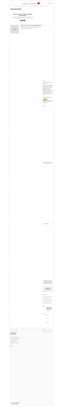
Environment (42, 6)
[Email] (52, 3)
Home (11, 329)
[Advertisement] (48, 345)
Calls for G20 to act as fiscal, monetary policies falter (22, 15)
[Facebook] (48, 3)
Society (23, 6)
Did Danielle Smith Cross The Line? (48, 303)
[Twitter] (49, 3)
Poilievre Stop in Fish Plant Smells (47, 301)
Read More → (23, 20)
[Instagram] (50, 3)
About (16, 6)
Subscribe (16, 329)
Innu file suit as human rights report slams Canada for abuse (49, 308)
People (20, 6)
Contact (13, 329)
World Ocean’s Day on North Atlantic (48, 296)
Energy (37, 6)
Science (47, 6)
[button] (52, 331)
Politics (30, 6)
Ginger (47, 318)
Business (33, 6)
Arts (26, 6)
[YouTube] (51, 3)
